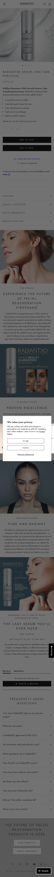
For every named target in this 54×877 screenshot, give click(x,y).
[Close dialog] (52, 425)
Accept (25, 441)
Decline (26, 447)
